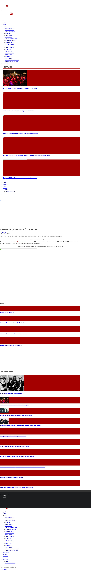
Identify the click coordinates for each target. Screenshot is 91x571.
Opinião (4, 186)
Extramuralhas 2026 (9, 42)
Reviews (4, 182)
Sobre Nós (5, 188)
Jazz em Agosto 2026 (9, 30)
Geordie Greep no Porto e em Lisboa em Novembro (11, 477)
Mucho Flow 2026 (8, 56)
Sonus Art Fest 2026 (9, 53)
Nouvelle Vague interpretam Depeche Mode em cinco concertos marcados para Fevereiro (20, 425)
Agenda (4, 23)
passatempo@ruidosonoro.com (18, 241)
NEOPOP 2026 (8, 33)
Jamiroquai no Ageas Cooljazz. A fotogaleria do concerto (18, 111)
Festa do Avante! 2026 (10, 46)
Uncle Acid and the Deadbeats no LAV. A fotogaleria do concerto (20, 133)
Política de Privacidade (10, 191)
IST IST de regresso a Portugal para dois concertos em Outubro (14, 446)
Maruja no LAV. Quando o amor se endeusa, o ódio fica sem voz (20, 178)
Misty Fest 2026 (8, 58)
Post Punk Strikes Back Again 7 (12, 60)
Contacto (7, 189)
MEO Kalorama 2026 (9, 44)
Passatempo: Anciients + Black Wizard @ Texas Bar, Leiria (13, 334)
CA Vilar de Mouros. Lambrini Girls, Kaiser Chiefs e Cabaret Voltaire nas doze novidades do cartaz (22, 467)
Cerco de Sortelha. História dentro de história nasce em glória (20, 88)
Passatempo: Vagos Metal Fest (7, 312)
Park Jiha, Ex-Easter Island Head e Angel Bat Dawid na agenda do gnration (17, 456)
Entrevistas (5, 184)
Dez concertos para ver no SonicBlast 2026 (12, 393)
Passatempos (3, 232)
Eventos (4, 24)
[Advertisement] (40, 292)
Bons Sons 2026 (8, 37)
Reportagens (5, 63)
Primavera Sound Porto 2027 (11, 61)
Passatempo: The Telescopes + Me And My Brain (11, 345)
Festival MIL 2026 (8, 51)
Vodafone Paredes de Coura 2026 (12, 38)
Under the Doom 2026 (9, 47)
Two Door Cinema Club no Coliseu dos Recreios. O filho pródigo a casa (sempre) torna (26, 155)
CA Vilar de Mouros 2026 (10, 40)
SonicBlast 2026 (8, 35)
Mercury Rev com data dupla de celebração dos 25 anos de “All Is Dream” (16, 487)
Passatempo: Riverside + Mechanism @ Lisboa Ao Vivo (12, 323)
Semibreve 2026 (8, 54)
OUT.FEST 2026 (8, 49)
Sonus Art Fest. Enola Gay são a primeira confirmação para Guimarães (16, 415)
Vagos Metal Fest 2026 (10, 31)
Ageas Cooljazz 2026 (9, 28)
